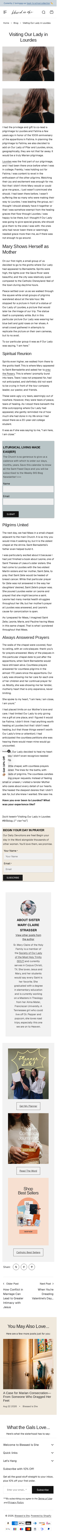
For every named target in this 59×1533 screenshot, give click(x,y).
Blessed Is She (22, 1515)
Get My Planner (28, 1106)
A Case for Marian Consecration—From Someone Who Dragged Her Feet (27, 1396)
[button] (4, 766)
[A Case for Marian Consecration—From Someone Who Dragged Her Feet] (28, 1364)
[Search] (43, 12)
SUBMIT (11, 514)
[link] (16, 1267)
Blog (16, 23)
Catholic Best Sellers (28, 1252)
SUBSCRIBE (13, 877)
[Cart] (51, 12)
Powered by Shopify (41, 1515)
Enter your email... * (17, 1489)
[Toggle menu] (5, 12)
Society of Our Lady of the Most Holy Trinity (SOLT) (28, 957)
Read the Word (28, 1170)
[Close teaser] (8, 751)
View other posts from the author (28, 937)
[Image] (28, 1074)
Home (6, 23)
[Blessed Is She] (22, 12)
